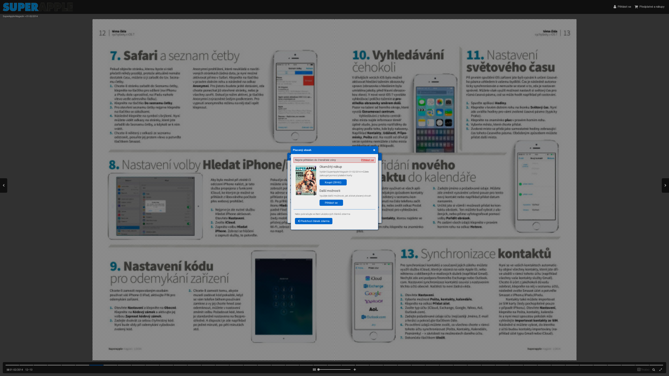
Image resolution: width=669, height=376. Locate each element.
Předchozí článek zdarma (314, 221)
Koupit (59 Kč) (333, 182)
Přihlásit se (367, 160)
